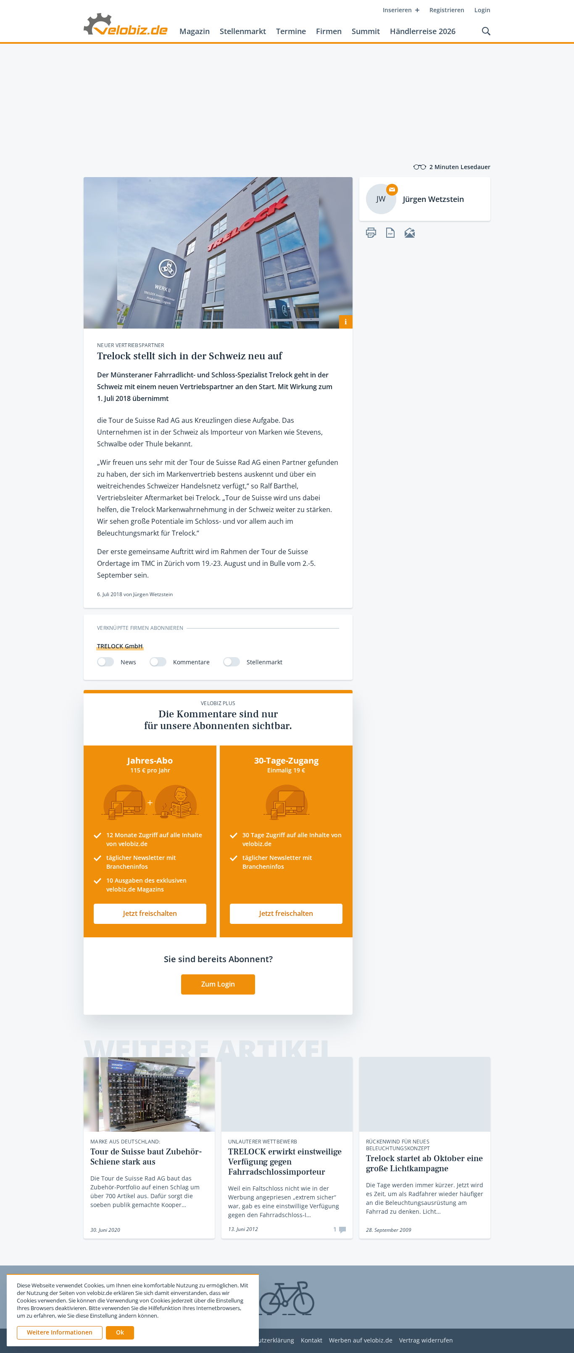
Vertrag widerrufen (426, 1340)
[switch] (105, 661)
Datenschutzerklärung (263, 1340)
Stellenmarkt (243, 31)
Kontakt (311, 1340)
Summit (366, 31)
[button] (120, 1333)
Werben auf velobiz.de (360, 1340)
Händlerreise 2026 (423, 31)
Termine (291, 31)
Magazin (194, 31)
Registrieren (446, 10)
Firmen (329, 31)
